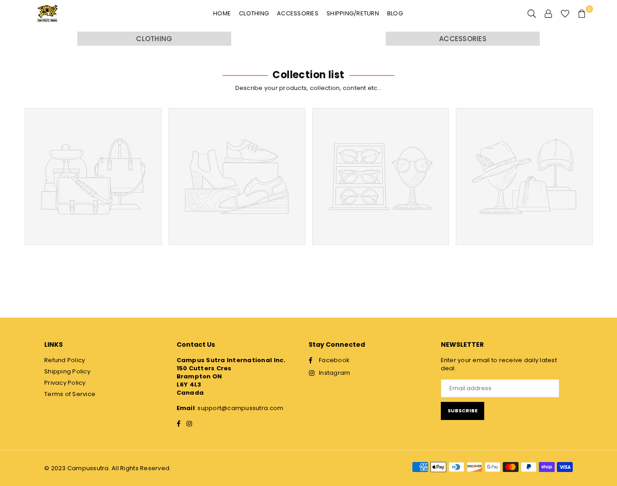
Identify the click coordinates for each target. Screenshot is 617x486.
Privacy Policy (65, 382)
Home (222, 13)
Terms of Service (69, 394)
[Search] (532, 13)
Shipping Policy (67, 371)
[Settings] (548, 13)
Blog (395, 13)
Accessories (297, 13)
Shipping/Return (353, 13)
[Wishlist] (565, 13)
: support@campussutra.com (239, 408)
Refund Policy (64, 360)
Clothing (254, 13)
